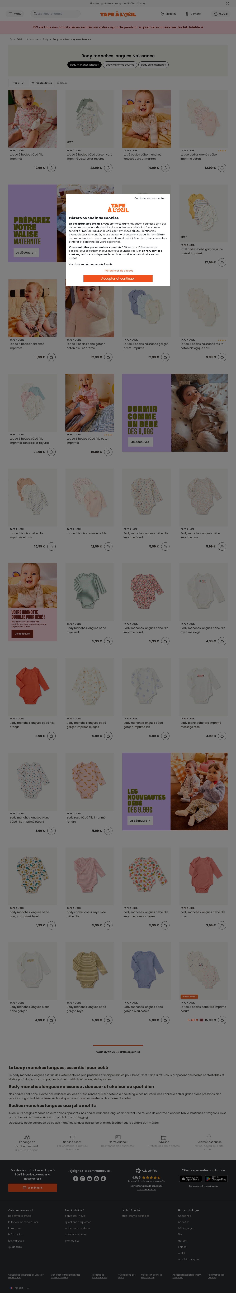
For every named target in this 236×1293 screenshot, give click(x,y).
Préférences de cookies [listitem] (119, 270)
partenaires (85, 238)
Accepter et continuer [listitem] (118, 278)
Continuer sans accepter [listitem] (149, 198)
